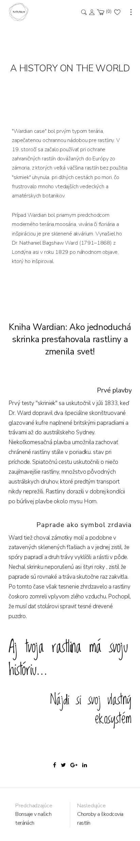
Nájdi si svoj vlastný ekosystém (91, 709)
